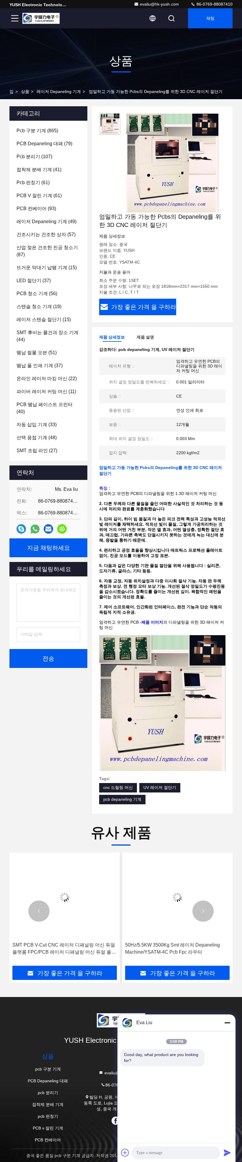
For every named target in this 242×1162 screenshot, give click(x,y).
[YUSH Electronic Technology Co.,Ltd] (41, 18)
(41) (39, 169)
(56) (37, 293)
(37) (34, 280)
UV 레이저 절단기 (159, 787)
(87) (47, 251)
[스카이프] (21, 529)
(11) (46, 391)
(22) (47, 378)
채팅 (210, 18)
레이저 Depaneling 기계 (59, 91)
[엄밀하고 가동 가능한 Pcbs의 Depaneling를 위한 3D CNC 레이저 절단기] (172, 163)
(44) (48, 336)
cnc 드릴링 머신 (118, 787)
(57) (46, 234)
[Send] (227, 1152)
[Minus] (227, 1022)
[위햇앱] (35, 529)
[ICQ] (62, 529)
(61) (33, 182)
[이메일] (48, 529)
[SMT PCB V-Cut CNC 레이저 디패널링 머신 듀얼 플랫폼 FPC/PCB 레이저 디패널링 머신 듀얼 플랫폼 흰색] (64, 897)
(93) (36, 208)
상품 (25, 91)
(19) (39, 306)
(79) (44, 143)
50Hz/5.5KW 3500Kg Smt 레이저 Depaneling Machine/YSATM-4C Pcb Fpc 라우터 (172, 948)
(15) (47, 267)
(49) (46, 221)
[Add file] (125, 1152)
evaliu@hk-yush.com (159, 4)
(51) (37, 352)
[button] (39, 911)
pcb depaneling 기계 (122, 799)
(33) (37, 424)
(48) (37, 437)
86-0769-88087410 (214, 4)
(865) (37, 130)
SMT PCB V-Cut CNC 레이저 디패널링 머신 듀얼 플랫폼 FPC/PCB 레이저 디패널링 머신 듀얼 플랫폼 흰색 (64, 949)
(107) (34, 156)
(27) (37, 450)
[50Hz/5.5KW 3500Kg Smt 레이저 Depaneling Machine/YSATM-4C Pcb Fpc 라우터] (177, 897)
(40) (45, 408)
